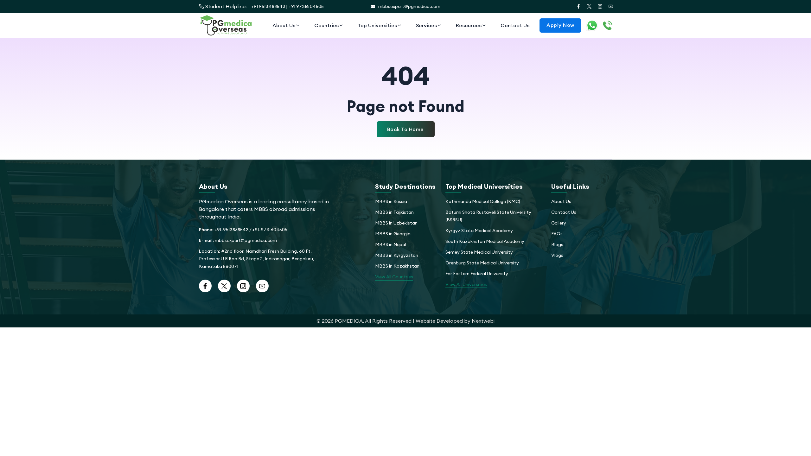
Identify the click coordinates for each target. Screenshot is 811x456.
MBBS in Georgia (393, 234)
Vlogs (557, 255)
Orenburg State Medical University (482, 263)
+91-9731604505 (269, 229)
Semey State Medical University (479, 252)
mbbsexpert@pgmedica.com (409, 6)
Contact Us (515, 25)
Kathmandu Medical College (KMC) (482, 201)
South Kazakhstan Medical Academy (484, 241)
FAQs (557, 234)
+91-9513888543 (231, 229)
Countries (326, 25)
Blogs (557, 244)
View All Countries (394, 277)
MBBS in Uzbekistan (396, 223)
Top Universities (377, 25)
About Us (283, 25)
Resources (469, 25)
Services (426, 25)
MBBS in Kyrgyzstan (396, 255)
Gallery (558, 223)
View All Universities (466, 284)
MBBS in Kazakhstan (397, 266)
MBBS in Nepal (390, 244)
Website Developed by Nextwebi (455, 321)
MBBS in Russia (391, 201)
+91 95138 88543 (268, 6)
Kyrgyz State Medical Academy (479, 230)
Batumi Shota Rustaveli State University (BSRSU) (488, 216)
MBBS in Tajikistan (394, 212)
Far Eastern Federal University (476, 273)
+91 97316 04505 (306, 6)
